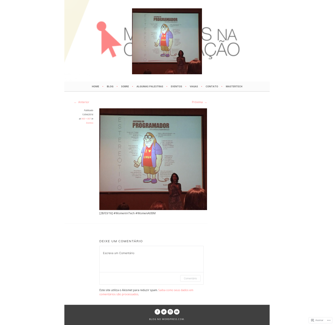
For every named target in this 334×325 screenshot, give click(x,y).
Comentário (190, 278)
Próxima (197, 102)
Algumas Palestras (150, 86)
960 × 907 (86, 118)
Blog (110, 86)
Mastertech (234, 86)
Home (95, 86)
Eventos (176, 86)
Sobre (125, 86)
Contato (212, 86)
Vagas (194, 86)
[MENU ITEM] (157, 312)
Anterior (83, 102)
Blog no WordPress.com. (167, 319)
